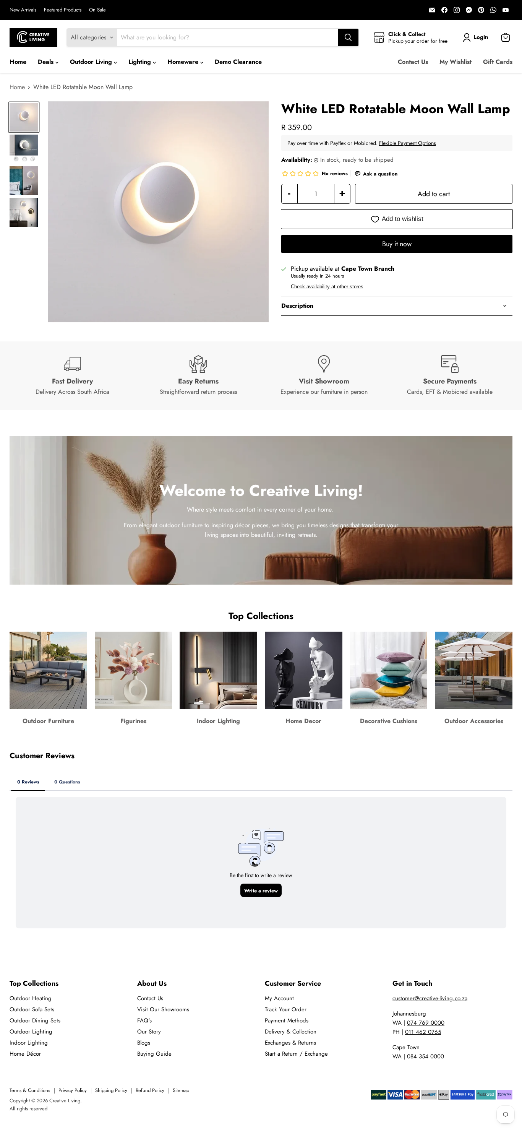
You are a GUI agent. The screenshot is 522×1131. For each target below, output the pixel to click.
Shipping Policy (111, 1090)
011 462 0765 (423, 1032)
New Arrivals (23, 10)
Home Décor (25, 1054)
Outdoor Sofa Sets (32, 1009)
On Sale (97, 10)
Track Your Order (285, 1009)
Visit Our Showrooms (163, 1009)
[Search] (348, 37)
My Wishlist (455, 61)
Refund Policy (150, 1090)
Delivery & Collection (290, 1031)
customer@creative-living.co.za (429, 998)
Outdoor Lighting (31, 1031)
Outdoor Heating (31, 998)
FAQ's (144, 1020)
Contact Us (413, 61)
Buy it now (397, 244)
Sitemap (181, 1090)
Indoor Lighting (29, 1042)
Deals (46, 61)
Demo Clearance (238, 61)
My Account (279, 998)
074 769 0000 (425, 1023)
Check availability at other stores (327, 286)
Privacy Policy (72, 1090)
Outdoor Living (92, 61)
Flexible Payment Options (407, 143)
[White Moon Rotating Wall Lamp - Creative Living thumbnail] (24, 117)
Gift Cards (497, 61)
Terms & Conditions (30, 1090)
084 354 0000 (425, 1056)
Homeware (183, 61)
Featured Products (62, 10)
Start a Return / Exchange (296, 1054)
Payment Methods (286, 1020)
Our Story (149, 1031)
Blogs (143, 1042)
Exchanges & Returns (290, 1042)
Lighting (140, 61)
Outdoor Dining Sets (35, 1020)
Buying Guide (154, 1054)
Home (18, 61)
